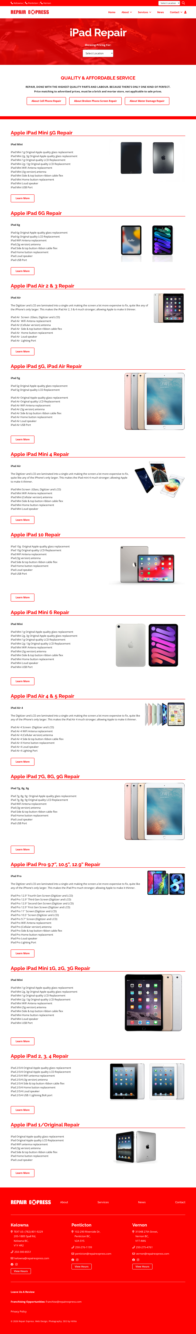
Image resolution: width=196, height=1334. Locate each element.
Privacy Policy (19, 1311)
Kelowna (18, 3)
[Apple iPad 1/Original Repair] (147, 1147)
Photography (55, 1321)
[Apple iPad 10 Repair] (147, 564)
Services (103, 1202)
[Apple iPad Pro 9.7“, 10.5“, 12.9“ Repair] (165, 882)
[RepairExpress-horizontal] (29, 12)
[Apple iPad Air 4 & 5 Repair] (165, 714)
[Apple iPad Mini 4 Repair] (159, 479)
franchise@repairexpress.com (64, 1301)
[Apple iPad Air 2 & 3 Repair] (169, 307)
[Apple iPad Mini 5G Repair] (147, 160)
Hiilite (74, 1321)
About (64, 1202)
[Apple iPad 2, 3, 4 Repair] (147, 1081)
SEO (65, 1321)
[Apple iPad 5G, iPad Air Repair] (154, 401)
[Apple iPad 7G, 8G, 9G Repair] (154, 811)
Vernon (47, 3)
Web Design (41, 1321)
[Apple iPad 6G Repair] (147, 240)
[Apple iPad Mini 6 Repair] (147, 645)
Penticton (32, 3)
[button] (183, 3)
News (142, 1202)
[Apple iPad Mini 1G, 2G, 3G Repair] (155, 1003)
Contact (180, 1202)
